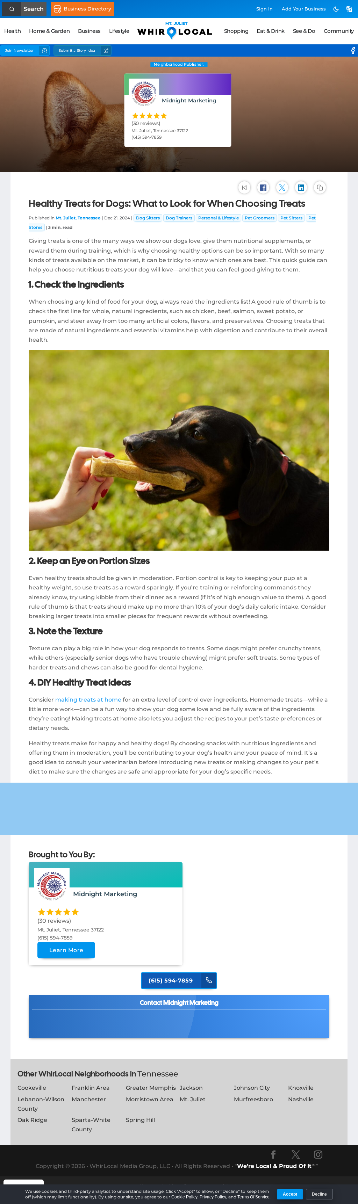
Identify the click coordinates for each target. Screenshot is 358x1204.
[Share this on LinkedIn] (301, 187)
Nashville (301, 1099)
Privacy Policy (213, 1197)
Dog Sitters (148, 217)
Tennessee (157, 1074)
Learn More (66, 950)
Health (12, 31)
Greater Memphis (151, 1088)
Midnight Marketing (189, 100)
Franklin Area (91, 1088)
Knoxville (301, 1088)
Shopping (236, 31)
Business (89, 31)
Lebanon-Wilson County (40, 1104)
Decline (319, 1194)
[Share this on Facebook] (263, 187)
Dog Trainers (179, 217)
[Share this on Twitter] (282, 187)
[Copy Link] (320, 187)
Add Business (304, 9)
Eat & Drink (271, 31)
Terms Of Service (253, 1197)
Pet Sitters (291, 217)
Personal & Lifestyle (218, 217)
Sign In (264, 9)
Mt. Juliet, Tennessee (78, 217)
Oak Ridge (32, 1120)
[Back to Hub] (244, 187)
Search (34, 9)
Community (339, 31)
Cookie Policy (184, 1197)
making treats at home (88, 699)
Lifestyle (119, 31)
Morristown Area (149, 1099)
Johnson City (252, 1088)
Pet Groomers (259, 217)
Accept (290, 1194)
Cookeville (31, 1088)
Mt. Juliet (193, 1099)
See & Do (304, 31)
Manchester (89, 1099)
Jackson (191, 1088)
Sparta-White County (91, 1125)
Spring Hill (140, 1120)
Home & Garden (49, 31)
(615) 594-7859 (171, 980)
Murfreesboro (253, 1099)
